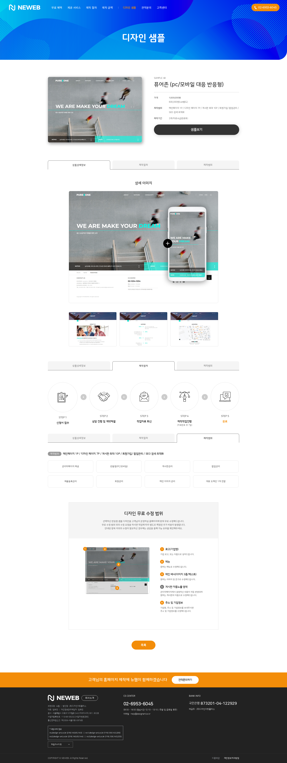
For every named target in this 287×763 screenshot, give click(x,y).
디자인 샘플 (129, 7)
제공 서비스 (74, 7)
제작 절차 (91, 7)
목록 (143, 645)
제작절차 (143, 165)
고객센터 (162, 7)
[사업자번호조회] (81, 717)
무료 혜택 (56, 7)
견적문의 (146, 7)
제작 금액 (107, 7)
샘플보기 (196, 130)
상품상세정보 (79, 165)
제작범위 (208, 165)
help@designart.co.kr (140, 714)
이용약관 (216, 758)
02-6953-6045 (267, 7)
